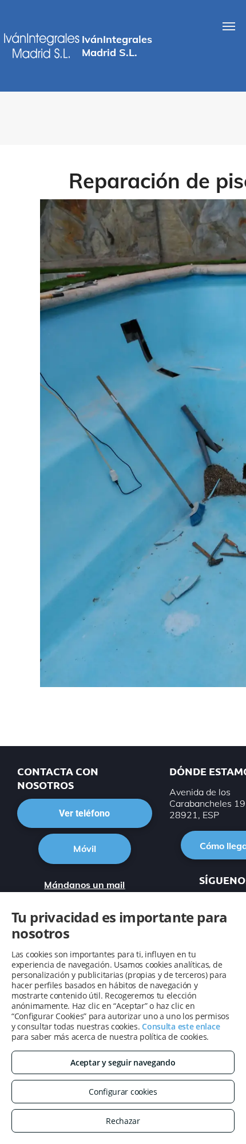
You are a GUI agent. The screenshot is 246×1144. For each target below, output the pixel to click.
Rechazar (123, 1120)
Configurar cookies (123, 1091)
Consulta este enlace (181, 1026)
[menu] (228, 26)
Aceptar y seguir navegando (122, 1062)
